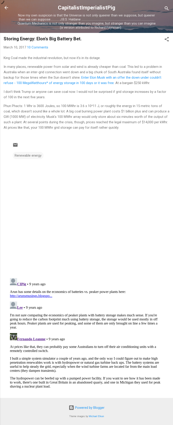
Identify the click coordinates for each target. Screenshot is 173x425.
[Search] (166, 9)
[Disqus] (86, 216)
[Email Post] (15, 146)
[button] (166, 40)
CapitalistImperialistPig (86, 8)
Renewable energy (28, 155)
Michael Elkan (96, 416)
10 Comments (37, 47)
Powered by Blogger (89, 408)
